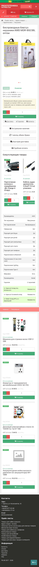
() (30, 12)
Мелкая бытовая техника (9, 528)
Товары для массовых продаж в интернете (15, 540)
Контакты (31, 121)
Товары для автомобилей (9, 534)
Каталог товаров (10, 16)
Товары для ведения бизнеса (10, 538)
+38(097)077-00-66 (7, 508)
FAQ (2, 557)
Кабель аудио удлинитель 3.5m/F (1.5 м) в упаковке (29, 185)
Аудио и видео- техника (9, 524)
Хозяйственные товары (9, 536)
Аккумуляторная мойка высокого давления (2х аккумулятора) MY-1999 (17, 473)
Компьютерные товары (8, 532)
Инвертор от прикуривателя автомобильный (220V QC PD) (16, 384)
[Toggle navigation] (36, 6)
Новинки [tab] (5, 309)
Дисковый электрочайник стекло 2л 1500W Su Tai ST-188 (18, 428)
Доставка (10, 121)
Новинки (24, 16)
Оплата (3, 549)
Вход (13, 12)
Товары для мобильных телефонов (12, 530)
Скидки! (34, 16)
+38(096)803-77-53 (7, 510)
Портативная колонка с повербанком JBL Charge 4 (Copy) (10, 186)
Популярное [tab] (15, 309)
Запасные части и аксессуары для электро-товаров (18, 526)
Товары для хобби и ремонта (10, 522)
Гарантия (20, 121)
